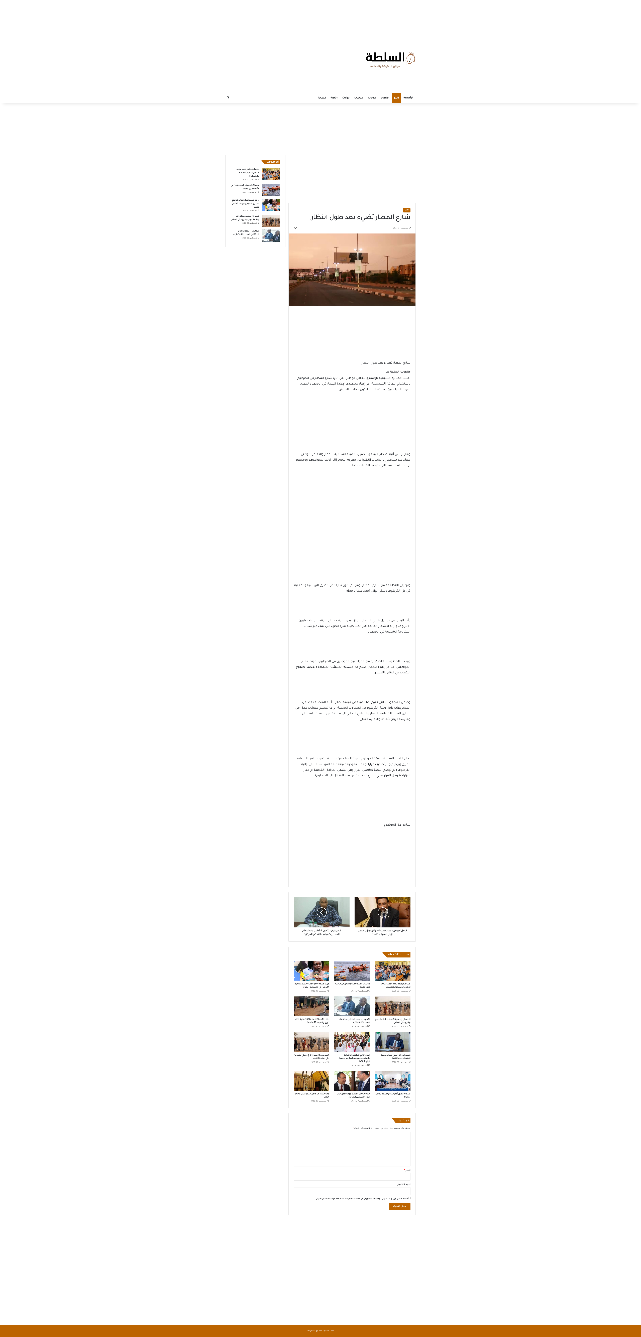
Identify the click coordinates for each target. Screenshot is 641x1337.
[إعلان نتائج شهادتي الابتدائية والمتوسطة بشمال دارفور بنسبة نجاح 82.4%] (352, 1042)
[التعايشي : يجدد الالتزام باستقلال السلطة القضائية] (352, 1006)
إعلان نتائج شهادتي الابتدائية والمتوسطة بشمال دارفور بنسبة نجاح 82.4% (354, 1058)
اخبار (396, 98)
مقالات (372, 98)
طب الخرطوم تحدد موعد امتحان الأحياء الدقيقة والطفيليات (248, 173)
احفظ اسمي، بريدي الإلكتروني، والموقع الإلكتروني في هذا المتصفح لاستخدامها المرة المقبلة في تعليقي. (361, 1199)
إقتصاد (385, 98)
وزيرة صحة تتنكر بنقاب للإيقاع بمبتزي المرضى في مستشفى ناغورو (245, 203)
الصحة (322, 98)
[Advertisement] (320, 21)
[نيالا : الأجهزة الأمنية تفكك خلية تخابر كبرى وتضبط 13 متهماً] (311, 1006)
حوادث (346, 98)
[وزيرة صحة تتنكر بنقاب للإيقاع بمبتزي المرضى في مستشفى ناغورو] (311, 971)
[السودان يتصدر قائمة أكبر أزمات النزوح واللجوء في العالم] (392, 1006)
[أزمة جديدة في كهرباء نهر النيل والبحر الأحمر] (311, 1081)
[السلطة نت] (391, 60)
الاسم (407, 1170)
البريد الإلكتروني (403, 1185)
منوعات (358, 98)
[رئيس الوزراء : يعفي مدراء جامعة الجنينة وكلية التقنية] (392, 1042)
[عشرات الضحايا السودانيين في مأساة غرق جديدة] (352, 971)
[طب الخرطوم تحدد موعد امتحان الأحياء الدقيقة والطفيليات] (392, 971)
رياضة (334, 98)
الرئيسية (408, 98)
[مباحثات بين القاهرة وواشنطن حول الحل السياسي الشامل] (352, 1081)
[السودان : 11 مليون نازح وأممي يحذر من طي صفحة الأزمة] (311, 1042)
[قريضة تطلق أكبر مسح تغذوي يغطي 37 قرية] (392, 1081)
